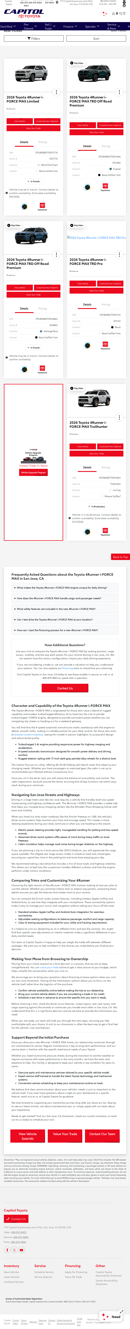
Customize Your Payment (47, 121)
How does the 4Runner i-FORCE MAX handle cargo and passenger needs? (59, 598)
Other (100, 1265)
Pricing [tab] (43, 142)
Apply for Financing (76, 1272)
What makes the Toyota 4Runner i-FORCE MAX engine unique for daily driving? (62, 587)
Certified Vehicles (14, 1281)
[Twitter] (124, 2)
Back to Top (120, 557)
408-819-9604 (35, 2)
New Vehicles (11, 1272)
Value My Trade (73, 1277)
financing (67, 668)
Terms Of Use (24, 1322)
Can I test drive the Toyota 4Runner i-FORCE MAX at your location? (55, 619)
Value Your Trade (33, 128)
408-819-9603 (24, 4)
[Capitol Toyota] (33, 13)
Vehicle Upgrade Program (33, 472)
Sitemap (33, 1321)
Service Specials (43, 1277)
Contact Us (65, 688)
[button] (56, 92)
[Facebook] (7, 1249)
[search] (120, 13)
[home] (114, 13)
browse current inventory (29, 734)
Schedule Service (43, 1272)
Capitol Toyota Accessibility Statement (109, 1273)
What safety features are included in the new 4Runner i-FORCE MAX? (56, 608)
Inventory (11, 1265)
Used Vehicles (12, 1277)
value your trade (49, 967)
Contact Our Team (102, 1133)
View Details (19, 121)
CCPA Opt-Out (79, 1321)
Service (40, 1265)
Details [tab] (24, 142)
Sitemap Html (43, 1322)
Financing (73, 1265)
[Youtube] (124, 5)
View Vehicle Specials (28, 1135)
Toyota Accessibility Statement (107, 1282)
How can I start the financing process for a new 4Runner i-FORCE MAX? (57, 630)
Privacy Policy (16, 1322)
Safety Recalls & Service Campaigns (66, 1322)
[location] (57, 2)
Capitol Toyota (7, 1322)
